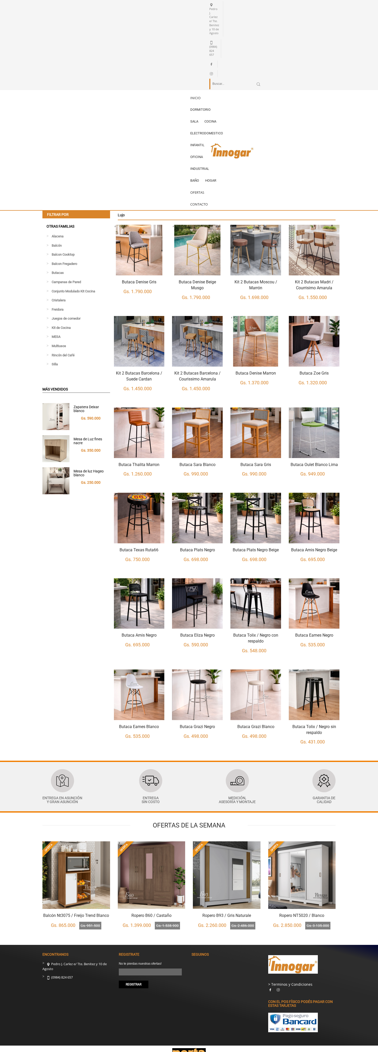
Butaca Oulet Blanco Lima (314, 464)
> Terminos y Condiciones (290, 984)
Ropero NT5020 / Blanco (301, 915)
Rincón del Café (63, 355)
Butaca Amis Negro (139, 635)
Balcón (57, 245)
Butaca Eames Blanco (139, 726)
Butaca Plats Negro (197, 549)
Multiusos (59, 346)
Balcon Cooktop (63, 254)
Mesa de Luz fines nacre (88, 441)
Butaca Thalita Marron (139, 464)
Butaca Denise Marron (256, 373)
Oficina (196, 157)
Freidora (58, 309)
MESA (56, 337)
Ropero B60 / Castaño (151, 915)
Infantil (197, 145)
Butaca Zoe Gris (314, 373)
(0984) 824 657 (61, 977)
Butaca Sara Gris (255, 464)
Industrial (199, 169)
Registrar (133, 984)
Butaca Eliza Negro (197, 635)
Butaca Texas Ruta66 (139, 549)
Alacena (58, 236)
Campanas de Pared (66, 282)
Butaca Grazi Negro (197, 726)
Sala (194, 121)
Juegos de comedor (66, 318)
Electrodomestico (206, 133)
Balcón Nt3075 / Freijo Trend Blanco (76, 915)
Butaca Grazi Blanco (255, 726)
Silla (55, 364)
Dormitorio (200, 109)
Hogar (210, 180)
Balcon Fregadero (64, 264)
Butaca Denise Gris (139, 282)
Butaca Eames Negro (314, 635)
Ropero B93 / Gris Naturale (226, 915)
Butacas (58, 273)
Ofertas (197, 192)
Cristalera (59, 300)
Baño (194, 180)
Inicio (195, 98)
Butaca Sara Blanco (197, 464)
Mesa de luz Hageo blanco (89, 473)
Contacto (199, 204)
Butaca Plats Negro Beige (256, 549)
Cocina (210, 121)
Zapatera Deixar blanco (86, 409)
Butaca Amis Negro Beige (314, 549)
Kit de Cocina (61, 328)
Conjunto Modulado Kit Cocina (73, 291)
